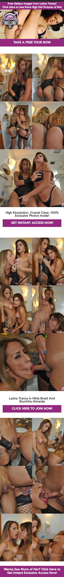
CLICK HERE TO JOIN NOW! (32, 408)
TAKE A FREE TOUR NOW (32, 42)
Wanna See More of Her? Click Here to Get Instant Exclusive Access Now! (32, 571)
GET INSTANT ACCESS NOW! (32, 223)
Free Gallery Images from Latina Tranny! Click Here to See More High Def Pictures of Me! (32, 5)
